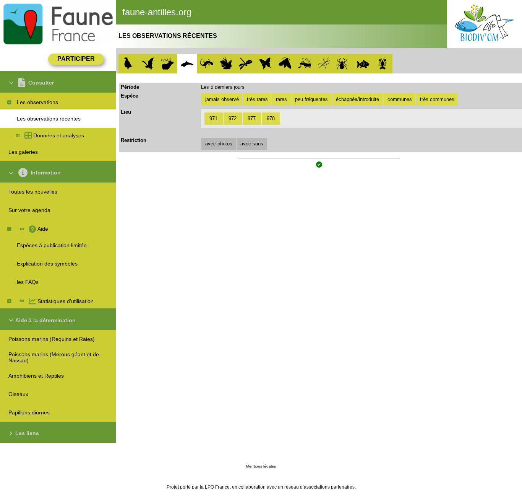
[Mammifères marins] (187, 63)
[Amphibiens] (226, 63)
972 (233, 118)
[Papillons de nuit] (285, 63)
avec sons (251, 144)
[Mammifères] (167, 63)
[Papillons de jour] (265, 63)
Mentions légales (261, 466)
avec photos (218, 144)
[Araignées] (343, 63)
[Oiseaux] (128, 63)
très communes (437, 99)
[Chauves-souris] (148, 63)
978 (271, 118)
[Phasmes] (324, 63)
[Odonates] (246, 63)
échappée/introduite (357, 99)
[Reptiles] (206, 63)
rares (281, 99)
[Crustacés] (382, 63)
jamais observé (222, 99)
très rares (257, 99)
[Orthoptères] (304, 63)
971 (213, 118)
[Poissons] (363, 63)
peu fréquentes (311, 99)
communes (399, 99)
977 (252, 118)
